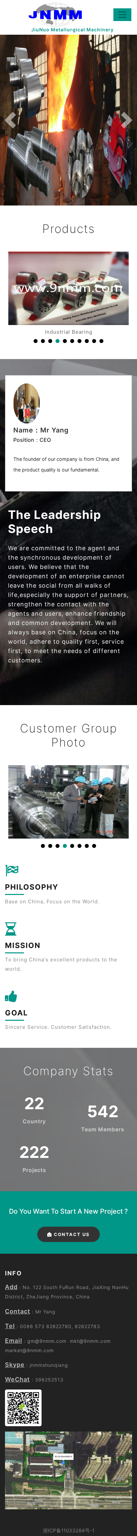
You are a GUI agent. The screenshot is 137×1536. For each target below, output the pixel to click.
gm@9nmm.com (47, 1341)
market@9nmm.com (29, 1350)
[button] (10, 120)
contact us (71, 1234)
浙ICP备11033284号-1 (68, 1530)
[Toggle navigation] (122, 14)
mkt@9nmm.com (90, 1341)
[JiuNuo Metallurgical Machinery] (50, 15)
